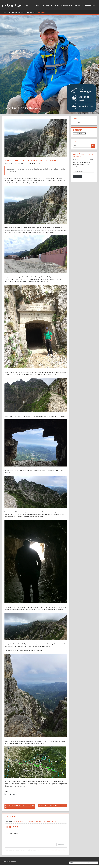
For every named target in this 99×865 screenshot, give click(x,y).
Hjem (4, 12)
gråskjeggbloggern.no (15, 5)
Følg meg (77, 176)
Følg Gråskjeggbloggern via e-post (83, 155)
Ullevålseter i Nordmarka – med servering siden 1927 (51, 805)
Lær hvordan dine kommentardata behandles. (52, 850)
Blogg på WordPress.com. (9, 861)
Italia (29, 163)
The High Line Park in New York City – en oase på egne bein (19, 806)
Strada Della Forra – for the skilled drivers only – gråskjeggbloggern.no (34, 821)
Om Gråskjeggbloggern (16, 12)
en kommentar (37, 163)
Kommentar (61, 844)
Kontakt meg (31, 12)
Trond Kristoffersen (20, 163)
